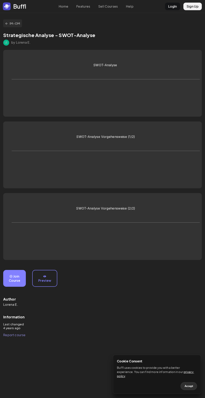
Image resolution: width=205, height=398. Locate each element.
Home (63, 6)
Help (130, 6)
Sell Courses (108, 6)
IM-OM (15, 23)
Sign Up (193, 6)
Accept (189, 386)
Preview (44, 280)
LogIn (172, 6)
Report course (14, 335)
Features (83, 6)
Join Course (14, 278)
